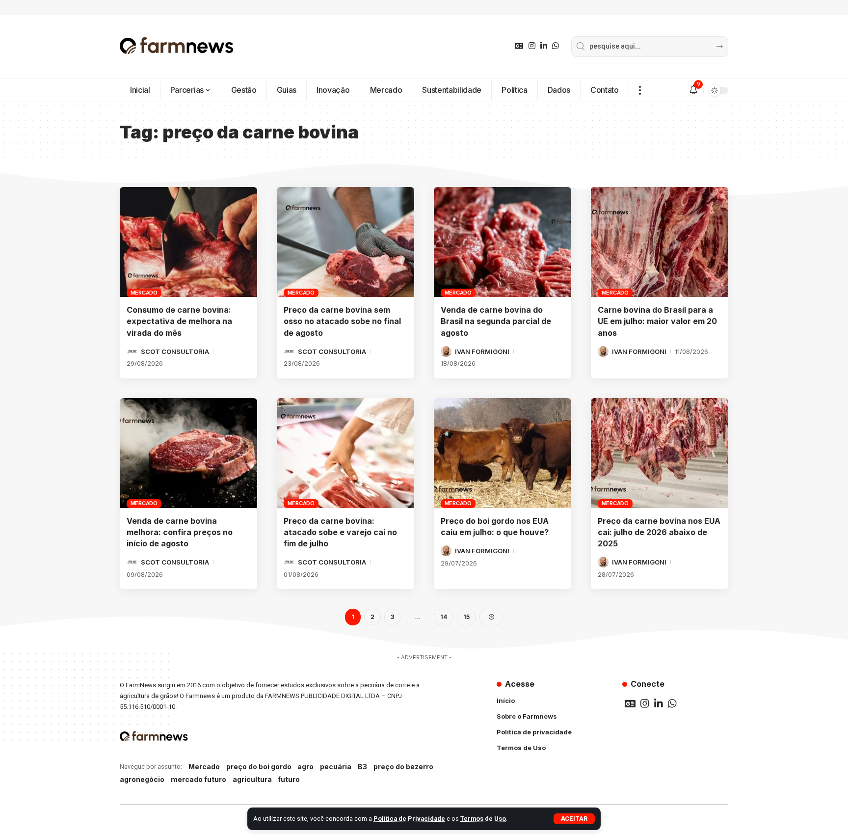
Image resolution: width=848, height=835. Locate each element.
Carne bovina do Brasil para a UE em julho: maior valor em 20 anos (657, 321)
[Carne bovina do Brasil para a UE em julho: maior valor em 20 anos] (659, 242)
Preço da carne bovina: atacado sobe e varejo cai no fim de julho (340, 532)
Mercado (144, 292)
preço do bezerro (403, 766)
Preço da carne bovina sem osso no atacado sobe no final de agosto (342, 321)
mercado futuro (198, 779)
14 (443, 616)
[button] (574, 818)
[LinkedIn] (544, 46)
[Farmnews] (177, 46)
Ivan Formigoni (482, 351)
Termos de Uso (483, 818)
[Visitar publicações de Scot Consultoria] (132, 351)
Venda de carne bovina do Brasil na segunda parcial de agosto (496, 321)
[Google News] (519, 46)
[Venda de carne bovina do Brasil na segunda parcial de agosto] (502, 242)
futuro (289, 779)
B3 (362, 766)
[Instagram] (532, 46)
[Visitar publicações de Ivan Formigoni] (446, 351)
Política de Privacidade (409, 818)
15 (466, 616)
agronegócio (142, 779)
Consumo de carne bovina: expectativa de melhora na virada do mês (179, 321)
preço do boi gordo (259, 766)
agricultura (252, 779)
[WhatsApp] (555, 46)
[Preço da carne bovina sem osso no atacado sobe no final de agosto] (345, 242)
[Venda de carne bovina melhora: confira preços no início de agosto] (188, 453)
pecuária (335, 766)
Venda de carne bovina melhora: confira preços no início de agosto (180, 532)
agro (305, 766)
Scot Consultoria (175, 351)
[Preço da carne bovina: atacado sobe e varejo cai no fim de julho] (345, 453)
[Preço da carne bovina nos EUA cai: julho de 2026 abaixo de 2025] (659, 453)
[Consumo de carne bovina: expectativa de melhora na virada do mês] (188, 242)
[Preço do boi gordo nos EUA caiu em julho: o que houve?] (502, 453)
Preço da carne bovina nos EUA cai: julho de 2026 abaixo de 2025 (659, 532)
